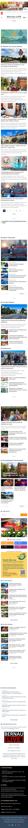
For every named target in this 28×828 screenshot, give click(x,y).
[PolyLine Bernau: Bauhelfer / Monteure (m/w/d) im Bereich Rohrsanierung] (4, 652)
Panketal (20, 406)
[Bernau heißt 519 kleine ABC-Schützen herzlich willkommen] (4, 343)
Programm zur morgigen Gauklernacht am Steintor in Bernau (7, 489)
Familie (4, 402)
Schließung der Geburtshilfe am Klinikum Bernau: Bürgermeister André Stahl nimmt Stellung (18, 337)
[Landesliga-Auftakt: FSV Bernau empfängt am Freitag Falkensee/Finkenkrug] (4, 634)
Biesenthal (5, 411)
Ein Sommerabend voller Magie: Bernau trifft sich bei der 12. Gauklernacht (20, 489)
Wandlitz (13, 406)
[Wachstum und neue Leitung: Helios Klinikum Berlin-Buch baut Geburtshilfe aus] (4, 450)
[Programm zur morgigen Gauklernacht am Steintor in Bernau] (7, 482)
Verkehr (14, 34)
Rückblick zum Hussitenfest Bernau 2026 (14, 222)
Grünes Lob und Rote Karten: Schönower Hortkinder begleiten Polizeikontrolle (16, 289)
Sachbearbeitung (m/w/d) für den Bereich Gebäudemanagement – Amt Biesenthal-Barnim (17, 384)
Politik (18, 402)
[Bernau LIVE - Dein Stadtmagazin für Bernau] (14, 17)
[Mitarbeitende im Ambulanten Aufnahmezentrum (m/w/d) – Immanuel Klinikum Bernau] (4, 390)
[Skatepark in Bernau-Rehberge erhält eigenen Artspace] (4, 331)
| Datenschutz (21, 819)
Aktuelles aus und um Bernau (12, 46)
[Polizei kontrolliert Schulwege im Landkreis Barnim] (4, 264)
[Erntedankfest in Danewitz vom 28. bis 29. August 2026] (14, 470)
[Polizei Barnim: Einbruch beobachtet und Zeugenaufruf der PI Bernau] (4, 276)
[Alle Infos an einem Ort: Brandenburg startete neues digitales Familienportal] (4, 439)
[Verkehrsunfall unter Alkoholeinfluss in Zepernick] (4, 281)
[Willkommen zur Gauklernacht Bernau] (14, 24)
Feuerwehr (22, 237)
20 (20, 210)
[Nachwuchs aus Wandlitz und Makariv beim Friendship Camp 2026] (4, 640)
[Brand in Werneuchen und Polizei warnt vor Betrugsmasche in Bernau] (14, 250)
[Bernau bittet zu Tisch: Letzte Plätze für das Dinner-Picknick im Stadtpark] (4, 609)
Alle (18, 237)
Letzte (14, 214)
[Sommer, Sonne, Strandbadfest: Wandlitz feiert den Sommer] (4, 445)
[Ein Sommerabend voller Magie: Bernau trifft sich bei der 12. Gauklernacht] (21, 482)
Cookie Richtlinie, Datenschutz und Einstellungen (14, 821)
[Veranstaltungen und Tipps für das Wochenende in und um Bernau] (7, 495)
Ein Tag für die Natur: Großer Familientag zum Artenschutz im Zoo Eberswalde (17, 433)
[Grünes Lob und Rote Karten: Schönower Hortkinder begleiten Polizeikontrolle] (4, 287)
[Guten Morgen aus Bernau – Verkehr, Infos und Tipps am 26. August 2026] (4, 646)
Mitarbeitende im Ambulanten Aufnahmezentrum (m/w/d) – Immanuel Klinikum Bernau (18, 390)
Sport (11, 402)
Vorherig (6, 293)
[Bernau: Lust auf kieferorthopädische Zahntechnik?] (4, 379)
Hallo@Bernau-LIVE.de (15, 750)
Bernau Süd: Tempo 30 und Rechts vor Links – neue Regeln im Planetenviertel (14, 38)
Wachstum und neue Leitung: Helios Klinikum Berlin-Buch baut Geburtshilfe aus (17, 451)
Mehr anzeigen (14, 620)
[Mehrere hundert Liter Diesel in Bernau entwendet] (4, 270)
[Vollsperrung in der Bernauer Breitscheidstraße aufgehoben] (4, 585)
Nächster (22, 293)
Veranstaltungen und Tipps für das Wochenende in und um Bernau (7, 501)
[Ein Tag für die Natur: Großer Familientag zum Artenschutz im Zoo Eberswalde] (4, 433)
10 (16, 210)
